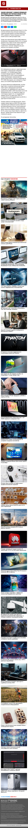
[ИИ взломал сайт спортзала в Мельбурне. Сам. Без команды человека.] (14, 298)
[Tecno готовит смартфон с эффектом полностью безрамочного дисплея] (14, 583)
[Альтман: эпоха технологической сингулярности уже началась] (14, 737)
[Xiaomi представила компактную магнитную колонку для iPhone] (14, 233)
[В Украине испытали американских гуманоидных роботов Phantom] (14, 342)
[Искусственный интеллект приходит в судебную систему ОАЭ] (14, 672)
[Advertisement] (14, 160)
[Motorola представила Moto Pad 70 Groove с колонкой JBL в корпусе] (14, 561)
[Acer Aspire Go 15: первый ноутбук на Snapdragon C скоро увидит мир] (14, 364)
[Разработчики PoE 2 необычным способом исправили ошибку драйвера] (14, 628)
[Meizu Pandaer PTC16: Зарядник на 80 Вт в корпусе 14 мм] (14, 386)
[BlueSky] (2, 27)
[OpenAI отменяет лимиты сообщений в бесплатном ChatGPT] (14, 320)
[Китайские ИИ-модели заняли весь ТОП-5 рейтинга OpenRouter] (14, 650)
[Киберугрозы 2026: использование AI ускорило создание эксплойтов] (14, 430)
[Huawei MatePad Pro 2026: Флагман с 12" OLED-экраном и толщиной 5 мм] (14, 408)
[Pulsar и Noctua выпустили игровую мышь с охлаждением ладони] (14, 715)
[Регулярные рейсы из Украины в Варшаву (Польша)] (14, 132)
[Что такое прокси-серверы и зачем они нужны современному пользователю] (14, 276)
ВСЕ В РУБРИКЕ (9, 796)
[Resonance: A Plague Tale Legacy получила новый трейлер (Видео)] (14, 189)
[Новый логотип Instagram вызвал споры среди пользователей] (14, 211)
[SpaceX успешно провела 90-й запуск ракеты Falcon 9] (14, 517)
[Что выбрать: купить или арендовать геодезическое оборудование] (14, 693)
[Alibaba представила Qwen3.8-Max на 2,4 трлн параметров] (14, 495)
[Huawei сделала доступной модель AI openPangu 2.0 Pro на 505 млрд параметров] (14, 539)
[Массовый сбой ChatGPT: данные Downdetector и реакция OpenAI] (14, 759)
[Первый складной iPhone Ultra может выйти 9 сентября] (14, 451)
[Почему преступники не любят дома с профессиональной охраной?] (14, 473)
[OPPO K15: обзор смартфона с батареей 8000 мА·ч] (14, 781)
